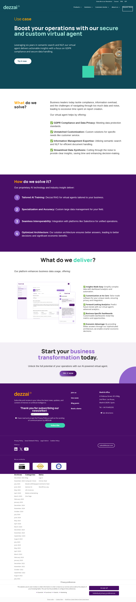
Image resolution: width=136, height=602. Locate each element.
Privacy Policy (18, 441)
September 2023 (19, 536)
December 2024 (19, 505)
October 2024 (18, 511)
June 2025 (17, 487)
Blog (26, 478)
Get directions (108, 413)
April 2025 (17, 493)
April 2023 (17, 551)
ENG (121, 1)
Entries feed (43, 481)
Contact (116, 1)
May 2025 (17, 490)
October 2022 (18, 570)
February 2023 (19, 557)
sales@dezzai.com (106, 445)
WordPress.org (44, 487)
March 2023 (18, 554)
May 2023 (17, 548)
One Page (28, 496)
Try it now (22, 61)
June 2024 (17, 517)
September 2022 (19, 573)
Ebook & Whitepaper (32, 484)
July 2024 (17, 514)
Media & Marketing (31, 493)
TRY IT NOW (68, 373)
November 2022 (19, 566)
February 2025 (19, 499)
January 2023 (18, 560)
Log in (41, 478)
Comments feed (44, 484)
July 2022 (17, 579)
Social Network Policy (32, 441)
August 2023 (18, 539)
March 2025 (18, 496)
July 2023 (17, 542)
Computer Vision (30, 481)
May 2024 (17, 521)
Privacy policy (50, 599)
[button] (104, 593)
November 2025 (19, 481)
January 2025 (18, 502)
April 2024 (17, 524)
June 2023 (17, 545)
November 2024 (19, 508)
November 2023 (19, 533)
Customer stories (101, 7)
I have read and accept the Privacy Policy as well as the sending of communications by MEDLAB (40, 419)
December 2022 (19, 563)
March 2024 (18, 527)
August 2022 (18, 576)
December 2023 (19, 530)
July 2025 (17, 484)
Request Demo (128, 7)
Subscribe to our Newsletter (104, 1)
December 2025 (19, 478)
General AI (28, 487)
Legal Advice (44, 441)
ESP (126, 1)
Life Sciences (29, 490)
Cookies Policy (59, 599)
